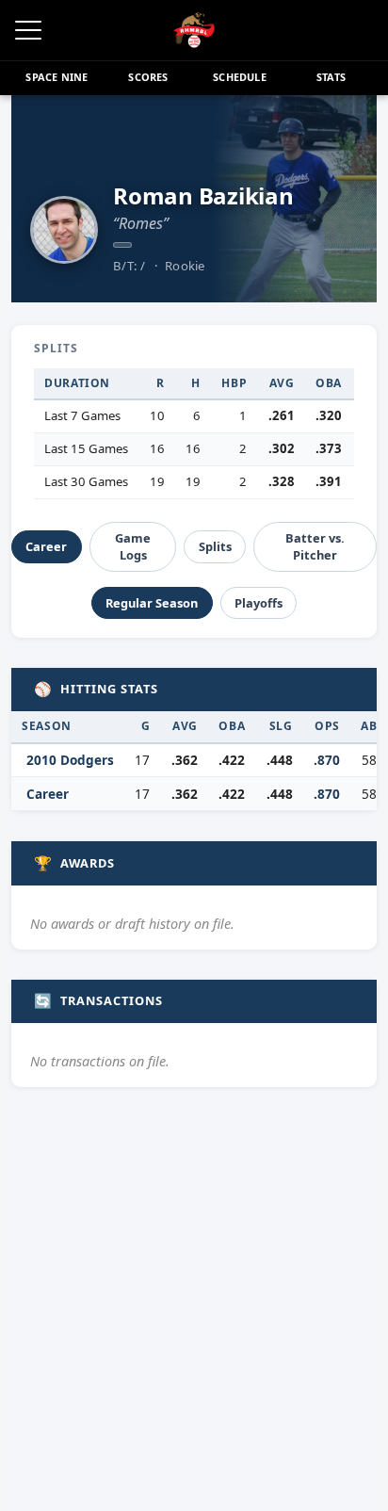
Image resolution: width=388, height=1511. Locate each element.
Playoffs (258, 602)
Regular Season (151, 602)
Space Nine (56, 77)
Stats (331, 77)
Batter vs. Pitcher (315, 546)
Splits (215, 546)
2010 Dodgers (70, 760)
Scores (148, 77)
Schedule (240, 77)
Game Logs (133, 546)
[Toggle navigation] (28, 30)
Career (46, 546)
